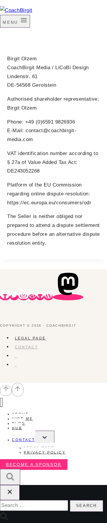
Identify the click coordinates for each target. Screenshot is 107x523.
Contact (26, 347)
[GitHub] (40, 297)
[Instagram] (23, 297)
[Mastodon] (68, 297)
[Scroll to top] (6, 390)
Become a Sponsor (34, 464)
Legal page (30, 338)
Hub (17, 428)
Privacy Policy (45, 452)
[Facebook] (5, 297)
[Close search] (10, 492)
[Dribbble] (32, 297)
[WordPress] (48, 297)
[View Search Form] (10, 477)
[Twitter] (14, 297)
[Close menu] (1, 402)
